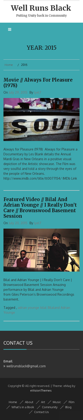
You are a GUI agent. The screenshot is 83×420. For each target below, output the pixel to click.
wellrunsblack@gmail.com (26, 366)
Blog (68, 407)
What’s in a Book (23, 407)
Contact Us (41, 412)
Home (13, 402)
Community (49, 407)
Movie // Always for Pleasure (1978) (38, 82)
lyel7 (37, 92)
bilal (43, 308)
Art (43, 402)
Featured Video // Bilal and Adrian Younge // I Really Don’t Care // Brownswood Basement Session (40, 207)
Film (71, 402)
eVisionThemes (41, 390)
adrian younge (28, 308)
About (29, 402)
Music (57, 402)
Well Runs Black (41, 8)
